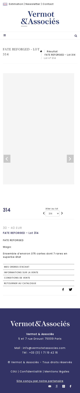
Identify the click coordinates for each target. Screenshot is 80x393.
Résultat (52, 51)
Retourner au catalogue (20, 283)
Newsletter (32, 4)
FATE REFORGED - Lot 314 (60, 54)
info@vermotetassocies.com (44, 348)
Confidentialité (31, 371)
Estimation (16, 4)
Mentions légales (57, 371)
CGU (14, 371)
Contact (48, 4)
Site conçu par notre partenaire (40, 381)
